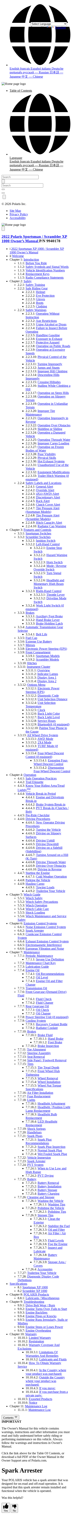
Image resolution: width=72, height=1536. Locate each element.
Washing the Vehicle (50, 1200)
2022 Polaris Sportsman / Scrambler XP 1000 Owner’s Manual (34, 238)
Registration (36, 1341)
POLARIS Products (36, 1294)
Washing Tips (56, 1204)
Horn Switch (54, 562)
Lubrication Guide (37, 966)
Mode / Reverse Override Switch (50, 567)
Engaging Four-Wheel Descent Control (51, 762)
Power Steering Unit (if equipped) (47, 1017)
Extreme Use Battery (39, 641)
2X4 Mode (44, 742)
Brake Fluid (45, 1035)
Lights (31, 1100)
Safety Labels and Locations (43, 483)
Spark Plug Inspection (51, 1146)
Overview (43, 670)
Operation (30, 775)
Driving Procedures (38, 819)
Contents (8, 1417)
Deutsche (57, 68)
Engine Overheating (38, 1330)
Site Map (15, 210)
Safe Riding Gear (37, 288)
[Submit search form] (3, 181)
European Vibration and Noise (45, 948)
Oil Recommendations (50, 973)
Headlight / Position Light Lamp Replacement (48, 1108)
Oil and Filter (56, 1229)
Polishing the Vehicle (51, 1208)
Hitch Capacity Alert (49, 522)
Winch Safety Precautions (42, 901)
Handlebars (34, 1132)
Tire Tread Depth (48, 1067)
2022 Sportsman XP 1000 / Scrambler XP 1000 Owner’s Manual (37, 250)
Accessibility (18, 218)
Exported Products (40, 1399)
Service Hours (47, 720)
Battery (31, 1179)
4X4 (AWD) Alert (47, 493)
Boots (39, 302)
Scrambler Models (47, 659)
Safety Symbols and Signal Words (47, 266)
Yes (6, 1510)
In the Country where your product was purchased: (46, 1371)
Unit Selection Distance (52, 699)
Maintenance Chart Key (41, 963)
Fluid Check (44, 999)
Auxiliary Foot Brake (49, 616)
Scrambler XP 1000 (34, 1291)
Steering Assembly (39, 1053)
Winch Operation (36, 905)
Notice (33, 1402)
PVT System (35, 1164)
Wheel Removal (48, 1078)
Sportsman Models (48, 656)
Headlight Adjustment (51, 1103)
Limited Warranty (40, 1337)
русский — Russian (36, 72)
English (15, 68)
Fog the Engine (57, 1244)
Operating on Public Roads (53, 346)
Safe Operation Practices (41, 778)
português (16, 72)
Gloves (40, 299)
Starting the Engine (38, 873)
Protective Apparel (47, 342)
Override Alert (45, 490)
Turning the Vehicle (48, 829)
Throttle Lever (55, 594)
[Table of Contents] (3, 229)
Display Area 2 (46, 681)
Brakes (30, 612)
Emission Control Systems (40, 923)
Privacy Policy (19, 214)
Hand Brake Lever (48, 620)
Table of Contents (21, 90)
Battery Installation (49, 1186)
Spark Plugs (34, 1136)
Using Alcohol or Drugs (51, 324)
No (14, 1510)
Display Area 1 (46, 677)
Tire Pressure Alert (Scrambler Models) (42, 517)
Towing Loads (45, 887)
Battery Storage (47, 1190)
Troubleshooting (34, 1301)
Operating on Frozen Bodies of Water (45, 448)
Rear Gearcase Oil (37, 1006)
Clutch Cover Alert (48, 504)
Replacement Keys (37, 274)
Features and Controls (37, 529)
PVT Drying (46, 1175)
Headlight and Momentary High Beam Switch (49, 584)
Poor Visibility (47, 454)
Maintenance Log (36, 1406)
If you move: (47, 1388)
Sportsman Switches (38, 533)
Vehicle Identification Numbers (45, 270)
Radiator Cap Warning (52, 526)
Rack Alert (43, 501)
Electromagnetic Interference (44, 945)
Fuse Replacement (38, 1096)
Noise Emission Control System (46, 927)
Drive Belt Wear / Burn (40, 1305)
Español (36, 68)
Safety (28, 281)
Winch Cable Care (37, 909)
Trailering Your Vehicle (50, 891)
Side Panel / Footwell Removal (46, 1060)
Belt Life (41, 634)
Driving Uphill (45, 840)
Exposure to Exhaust (49, 339)
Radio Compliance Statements (45, 277)
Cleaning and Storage (40, 1197)
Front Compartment (38, 652)
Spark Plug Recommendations (39, 1141)
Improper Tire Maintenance (40, 412)
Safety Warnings (36, 310)
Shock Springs (36, 1128)
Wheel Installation (49, 1082)
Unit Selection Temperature (41, 704)
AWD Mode (45, 738)
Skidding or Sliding (50, 429)
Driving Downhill (47, 844)
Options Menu (36, 684)
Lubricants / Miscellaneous (42, 1298)
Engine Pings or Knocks (41, 1316)
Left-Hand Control (48, 544)
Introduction (31, 259)
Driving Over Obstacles (51, 865)
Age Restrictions (46, 320)
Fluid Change (44, 1002)
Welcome (18, 256)
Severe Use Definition (50, 959)
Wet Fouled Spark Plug (52, 1154)
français (25, 68)
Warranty (31, 1334)
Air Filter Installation (40, 1092)
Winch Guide (32, 894)
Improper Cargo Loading (53, 443)
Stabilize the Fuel (59, 1226)
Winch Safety (34, 898)
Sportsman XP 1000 (35, 1287)
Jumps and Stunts (49, 367)
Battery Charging (48, 1193)
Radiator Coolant (47, 1028)
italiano (47, 68)
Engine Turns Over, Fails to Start (46, 1309)
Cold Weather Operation (51, 876)
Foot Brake (55, 1042)
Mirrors (30, 645)
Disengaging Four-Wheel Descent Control (52, 769)
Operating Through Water (54, 439)
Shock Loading (35, 912)
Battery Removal (48, 1182)
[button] (40, 65)
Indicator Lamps (47, 674)
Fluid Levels (56, 1240)
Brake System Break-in (50, 804)
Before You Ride (36, 263)
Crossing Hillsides (49, 382)
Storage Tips (45, 1215)
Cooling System (36, 1020)
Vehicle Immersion (39, 1157)
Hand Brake (55, 1038)
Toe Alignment (36, 1049)
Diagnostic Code (48, 695)
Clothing (41, 306)
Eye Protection (45, 295)
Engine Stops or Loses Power (44, 1327)
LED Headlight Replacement (41, 1123)
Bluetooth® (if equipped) (53, 724)
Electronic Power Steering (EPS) (46, 648)
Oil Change (43, 1013)
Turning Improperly (49, 364)
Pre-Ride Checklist (37, 815)
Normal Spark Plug (50, 1150)
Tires (30, 1064)
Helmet (40, 292)
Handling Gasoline (48, 335)
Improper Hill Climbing (52, 371)
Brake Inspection (48, 1046)
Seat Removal (36, 1056)
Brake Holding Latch (49, 623)
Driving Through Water (51, 862)
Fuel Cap (31, 638)
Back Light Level (49, 717)
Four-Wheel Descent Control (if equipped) (45, 754)
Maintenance (32, 952)
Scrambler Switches (38, 537)
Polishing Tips (57, 1211)
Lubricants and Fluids (53, 1359)
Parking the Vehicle (38, 880)
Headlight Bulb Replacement (41, 1116)
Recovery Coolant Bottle (51, 1024)
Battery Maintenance (45, 1256)
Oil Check (42, 1010)
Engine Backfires (36, 1312)
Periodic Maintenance (39, 955)
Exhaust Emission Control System (47, 941)
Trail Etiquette (34, 782)
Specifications (18, 1283)
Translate (60, 27)
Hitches (32, 663)
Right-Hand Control (48, 591)
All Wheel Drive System (42, 735)
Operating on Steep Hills (53, 393)
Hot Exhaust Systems (51, 461)
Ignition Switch (45, 540)
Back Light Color (49, 713)
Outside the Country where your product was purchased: (45, 1381)
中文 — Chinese (32, 76)
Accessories (44, 1269)
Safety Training (35, 284)
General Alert (44, 486)
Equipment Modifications (54, 472)
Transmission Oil (36, 988)
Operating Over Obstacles (54, 425)
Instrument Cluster (38, 666)
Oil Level (42, 977)
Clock (41, 710)
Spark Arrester (35, 930)
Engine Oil (32, 970)
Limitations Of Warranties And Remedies (42, 1353)
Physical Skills (47, 457)
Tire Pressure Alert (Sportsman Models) (42, 509)
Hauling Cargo (35, 883)
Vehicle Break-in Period (41, 793)
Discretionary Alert (48, 497)
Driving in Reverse (50, 869)
